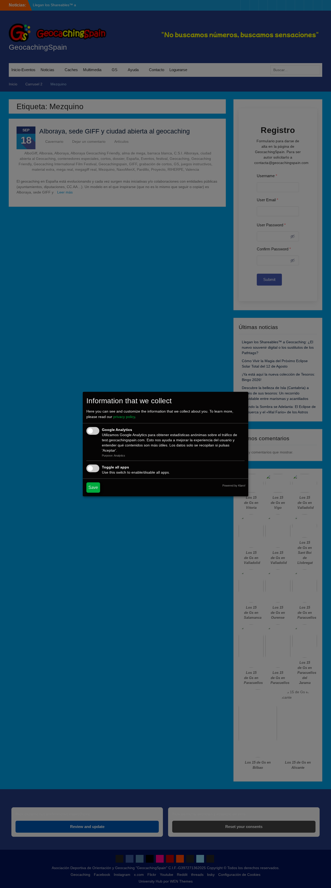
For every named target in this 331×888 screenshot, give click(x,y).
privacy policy (124, 417)
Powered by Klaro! (233, 485)
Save (93, 487)
